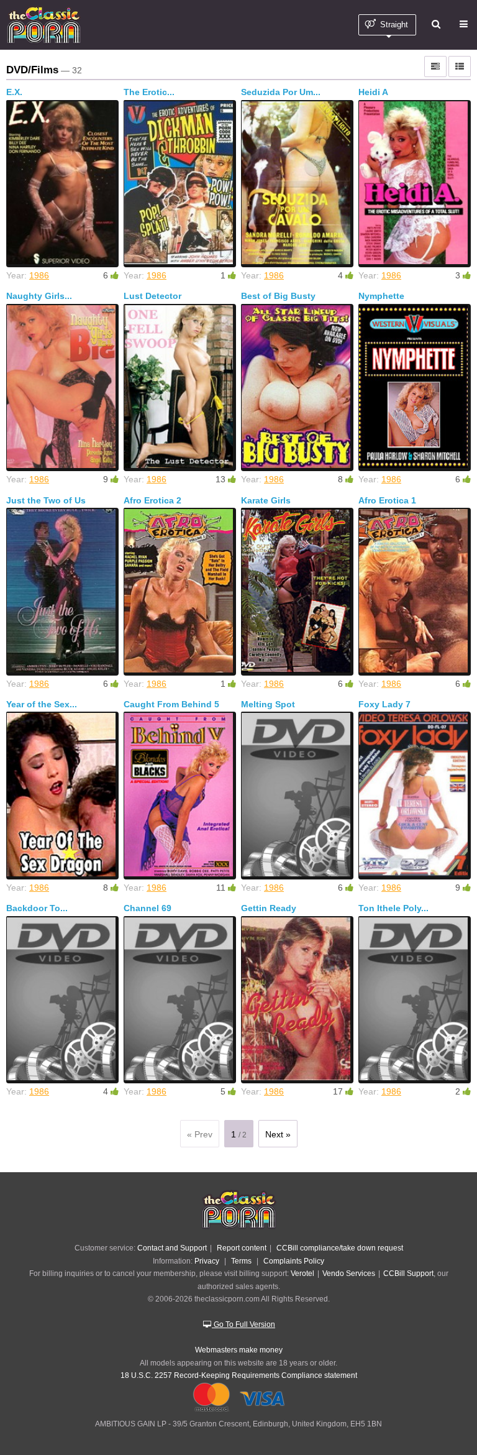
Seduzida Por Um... (280, 92)
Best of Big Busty (278, 296)
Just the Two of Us (46, 500)
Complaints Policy (293, 1261)
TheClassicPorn (43, 25)
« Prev (199, 1134)
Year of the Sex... (41, 704)
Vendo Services (348, 1273)
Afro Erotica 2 (152, 500)
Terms (241, 1261)
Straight (393, 24)
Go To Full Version (243, 1324)
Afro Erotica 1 (387, 500)
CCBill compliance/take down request (339, 1248)
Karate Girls (266, 500)
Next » (278, 1134)
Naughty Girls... (39, 296)
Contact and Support (172, 1248)
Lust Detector (152, 296)
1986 (39, 275)
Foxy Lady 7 (384, 704)
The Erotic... (149, 92)
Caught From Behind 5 (171, 704)
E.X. (14, 92)
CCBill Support (408, 1273)
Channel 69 (147, 908)
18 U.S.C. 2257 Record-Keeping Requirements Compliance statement (238, 1375)
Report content (241, 1248)
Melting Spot (268, 704)
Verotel (302, 1273)
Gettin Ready (268, 908)
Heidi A (373, 92)
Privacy (206, 1261)
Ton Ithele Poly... (393, 908)
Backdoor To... (37, 908)
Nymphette (381, 296)
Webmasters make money (239, 1350)
